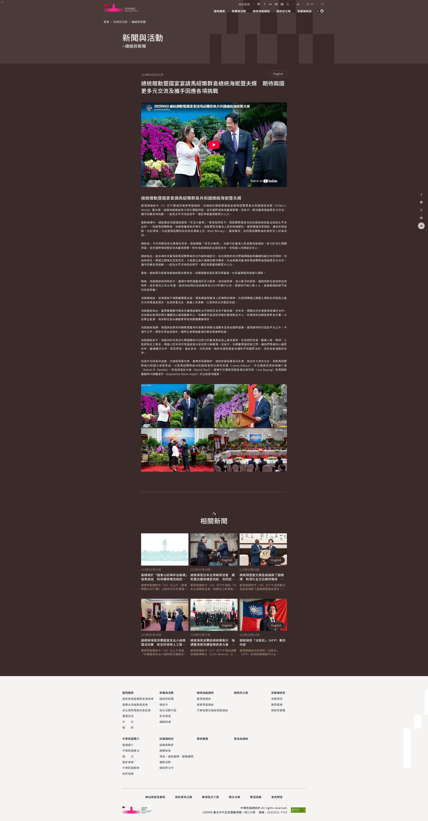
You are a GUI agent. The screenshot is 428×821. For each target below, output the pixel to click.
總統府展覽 (278, 710)
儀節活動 (165, 762)
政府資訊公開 (183, 797)
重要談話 (128, 716)
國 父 (128, 756)
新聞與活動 (120, 22)
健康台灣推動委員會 (135, 704)
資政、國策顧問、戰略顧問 (176, 756)
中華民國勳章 (130, 768)
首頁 (106, 22)
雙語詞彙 (255, 797)
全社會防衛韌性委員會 (136, 710)
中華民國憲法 (130, 750)
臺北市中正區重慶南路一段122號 (234, 812)
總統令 (163, 704)
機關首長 (165, 750)
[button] (322, 4)
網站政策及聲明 (155, 797)
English (278, 74)
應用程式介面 (210, 797)
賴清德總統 (204, 699)
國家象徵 (128, 762)
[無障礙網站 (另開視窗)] (298, 810)
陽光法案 (234, 797)
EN (312, 4)
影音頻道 (165, 716)
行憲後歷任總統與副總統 (212, 710)
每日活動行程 (168, 710)
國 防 (128, 727)
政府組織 (128, 774)
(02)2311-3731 (277, 812)
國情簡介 (128, 745)
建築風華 (277, 704)
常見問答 (277, 797)
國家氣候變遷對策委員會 (138, 699)
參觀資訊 (277, 699)
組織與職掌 (166, 745)
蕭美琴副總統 (205, 704)
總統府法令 (166, 768)
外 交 (128, 722)
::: (2, 2)
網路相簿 (165, 722)
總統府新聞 (166, 699)
